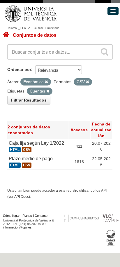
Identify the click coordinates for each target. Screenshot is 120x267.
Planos (27, 215)
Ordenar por (19, 69)
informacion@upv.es (17, 227)
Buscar (38, 27)
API (104, 191)
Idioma (13, 27)
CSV (26, 150)
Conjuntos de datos (35, 35)
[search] (104, 52)
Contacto (41, 215)
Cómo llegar (11, 215)
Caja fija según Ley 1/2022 (36, 143)
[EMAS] (111, 237)
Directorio (53, 27)
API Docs (21, 197)
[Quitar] (46, 82)
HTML (15, 150)
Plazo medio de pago (31, 158)
